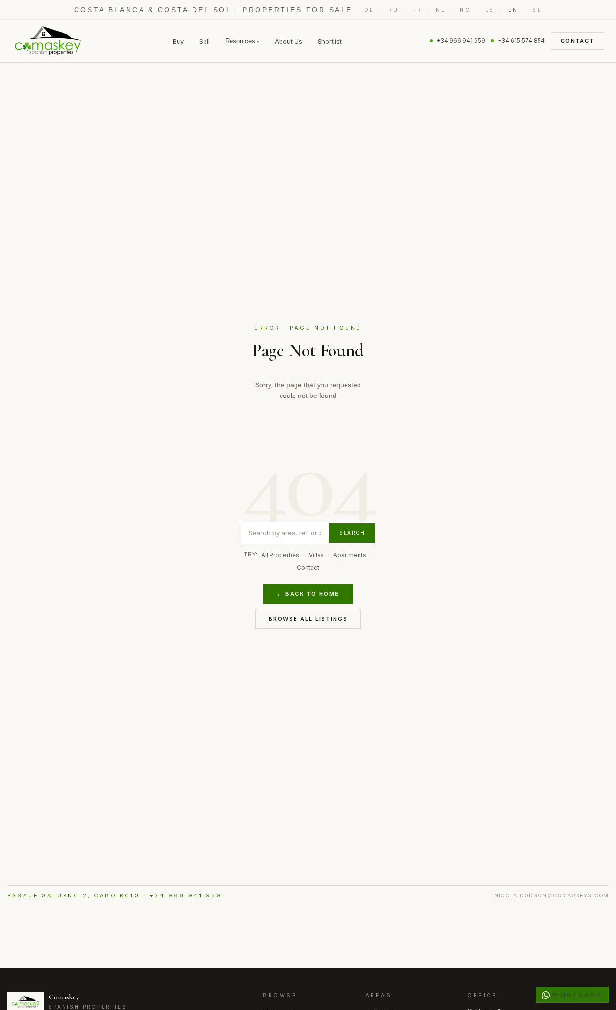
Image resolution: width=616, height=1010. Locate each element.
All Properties (280, 555)
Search (352, 533)
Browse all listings (308, 618)
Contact (577, 41)
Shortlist (330, 41)
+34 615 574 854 (521, 40)
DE (369, 10)
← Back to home (308, 593)
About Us (288, 41)
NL (441, 10)
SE (537, 10)
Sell (204, 41)
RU (393, 10)
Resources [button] (242, 41)
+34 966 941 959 (460, 40)
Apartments (350, 555)
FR (417, 10)
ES (490, 10)
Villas (316, 555)
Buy (178, 41)
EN (513, 10)
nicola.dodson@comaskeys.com (551, 895)
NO (465, 10)
